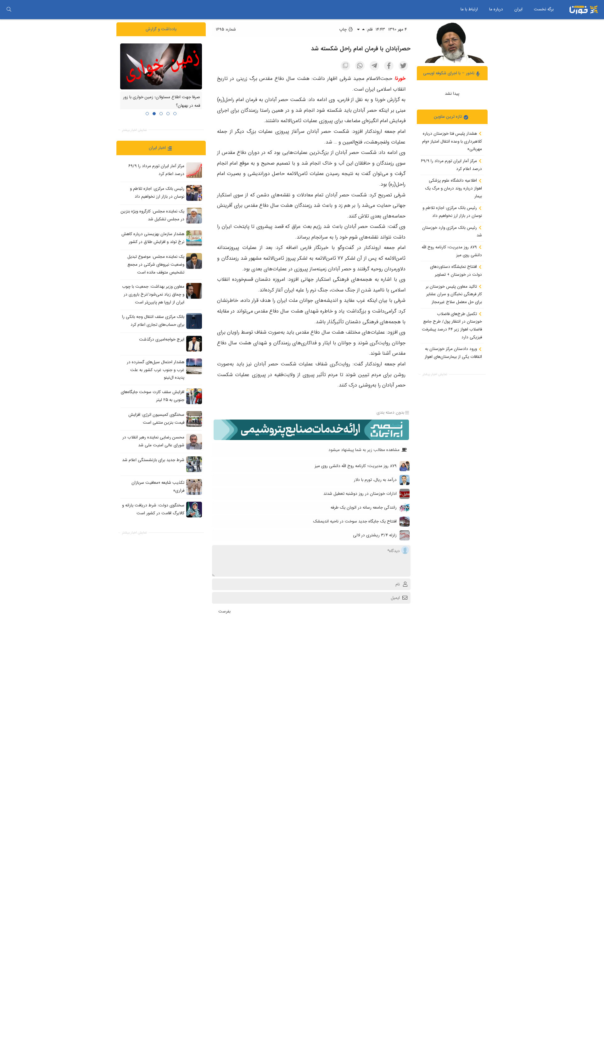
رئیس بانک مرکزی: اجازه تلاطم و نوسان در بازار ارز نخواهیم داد (452, 212)
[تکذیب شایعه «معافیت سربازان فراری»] (194, 486)
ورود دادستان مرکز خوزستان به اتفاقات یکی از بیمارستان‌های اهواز (453, 353)
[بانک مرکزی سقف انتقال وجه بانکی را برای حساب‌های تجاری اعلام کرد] (194, 321)
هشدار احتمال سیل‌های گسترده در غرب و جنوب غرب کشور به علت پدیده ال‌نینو (155, 370)
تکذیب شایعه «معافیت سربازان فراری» (157, 486)
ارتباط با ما (469, 9)
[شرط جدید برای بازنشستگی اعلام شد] (194, 464)
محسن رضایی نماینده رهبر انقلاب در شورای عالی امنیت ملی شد (153, 441)
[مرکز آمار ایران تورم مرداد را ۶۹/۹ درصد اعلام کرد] (194, 170)
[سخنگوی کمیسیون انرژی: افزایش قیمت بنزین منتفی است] (194, 418)
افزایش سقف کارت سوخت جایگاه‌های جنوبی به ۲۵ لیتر (152, 396)
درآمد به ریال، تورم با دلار (375, 480)
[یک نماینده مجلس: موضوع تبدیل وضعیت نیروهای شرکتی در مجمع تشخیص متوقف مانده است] (194, 261)
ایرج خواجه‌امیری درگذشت (161, 339)
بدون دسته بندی (390, 412)
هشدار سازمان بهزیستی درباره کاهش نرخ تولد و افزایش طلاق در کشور (152, 238)
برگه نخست (544, 9)
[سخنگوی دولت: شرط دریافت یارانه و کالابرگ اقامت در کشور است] (194, 509)
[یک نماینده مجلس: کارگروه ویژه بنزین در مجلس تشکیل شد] (194, 215)
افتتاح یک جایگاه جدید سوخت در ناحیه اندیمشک (355, 521)
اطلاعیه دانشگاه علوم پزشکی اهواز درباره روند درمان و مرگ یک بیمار (453, 188)
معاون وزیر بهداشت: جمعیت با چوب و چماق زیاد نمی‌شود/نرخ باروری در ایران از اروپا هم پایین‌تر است (153, 294)
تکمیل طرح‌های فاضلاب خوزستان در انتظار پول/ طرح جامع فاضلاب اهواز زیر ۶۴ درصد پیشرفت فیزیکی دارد (452, 325)
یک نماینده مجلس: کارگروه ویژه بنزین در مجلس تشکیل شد (152, 215)
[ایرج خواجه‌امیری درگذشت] (194, 343)
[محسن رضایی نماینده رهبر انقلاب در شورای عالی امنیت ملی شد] (194, 441)
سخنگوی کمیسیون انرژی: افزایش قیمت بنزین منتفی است (156, 418)
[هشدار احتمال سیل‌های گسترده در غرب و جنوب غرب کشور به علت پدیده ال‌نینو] (194, 366)
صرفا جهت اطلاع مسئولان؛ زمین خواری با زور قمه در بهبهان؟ (161, 101)
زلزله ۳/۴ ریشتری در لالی (375, 535)
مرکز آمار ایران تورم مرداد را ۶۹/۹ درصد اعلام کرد (451, 165)
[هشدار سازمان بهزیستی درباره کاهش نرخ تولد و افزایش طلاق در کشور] (194, 238)
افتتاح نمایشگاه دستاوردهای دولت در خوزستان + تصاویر (456, 270)
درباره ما (496, 9)
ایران (518, 9)
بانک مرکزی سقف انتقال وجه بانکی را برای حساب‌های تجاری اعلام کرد (153, 320)
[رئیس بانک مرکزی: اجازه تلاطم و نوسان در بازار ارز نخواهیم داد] (194, 193)
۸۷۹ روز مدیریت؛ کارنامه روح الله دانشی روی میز (452, 251)
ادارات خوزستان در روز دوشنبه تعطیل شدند (360, 493)
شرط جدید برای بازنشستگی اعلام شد (153, 460)
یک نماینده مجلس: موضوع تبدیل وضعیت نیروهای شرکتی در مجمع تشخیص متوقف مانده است (155, 264)
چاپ (343, 29)
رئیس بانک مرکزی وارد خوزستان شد (452, 231)
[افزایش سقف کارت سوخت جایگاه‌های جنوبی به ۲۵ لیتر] (194, 396)
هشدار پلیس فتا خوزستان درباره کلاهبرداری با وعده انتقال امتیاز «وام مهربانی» (452, 141)
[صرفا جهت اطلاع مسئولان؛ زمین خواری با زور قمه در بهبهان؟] (161, 66)
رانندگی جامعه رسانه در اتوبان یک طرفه (364, 507)
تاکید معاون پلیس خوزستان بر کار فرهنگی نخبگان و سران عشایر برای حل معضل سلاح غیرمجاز (454, 294)
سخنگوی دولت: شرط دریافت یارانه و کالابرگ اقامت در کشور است (153, 509)
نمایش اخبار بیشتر (434, 374)
